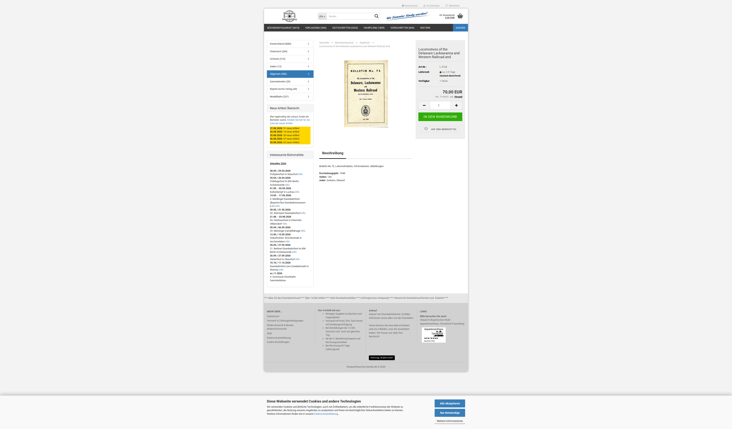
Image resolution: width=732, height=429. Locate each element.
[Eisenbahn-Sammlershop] (289, 16)
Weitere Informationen (450, 421)
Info (300, 174)
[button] (410, 6)
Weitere (425, 27)
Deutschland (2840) (280, 43)
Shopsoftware (354, 366)
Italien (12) (276, 66)
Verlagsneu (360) (316, 27)
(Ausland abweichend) (450, 76)
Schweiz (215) (277, 58)
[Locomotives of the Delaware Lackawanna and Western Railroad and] (366, 93)
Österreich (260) (278, 51)
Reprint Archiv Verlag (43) (283, 89)
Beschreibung (332, 153)
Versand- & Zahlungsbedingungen (285, 320)
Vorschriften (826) (402, 27)
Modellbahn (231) (279, 96)
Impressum (273, 316)
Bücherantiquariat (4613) (283, 27)
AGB (269, 333)
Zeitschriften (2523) (345, 27)
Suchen (460, 27)
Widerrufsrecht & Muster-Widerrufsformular (280, 327)
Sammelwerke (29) (280, 81)
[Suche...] (376, 16)
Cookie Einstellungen (278, 342)
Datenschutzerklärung (326, 413)
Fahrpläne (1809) (374, 27)
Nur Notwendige (450, 412)
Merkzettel (453, 5)
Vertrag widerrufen (382, 357)
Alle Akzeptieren (450, 403)
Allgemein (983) (278, 73)
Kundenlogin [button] (432, 5)
